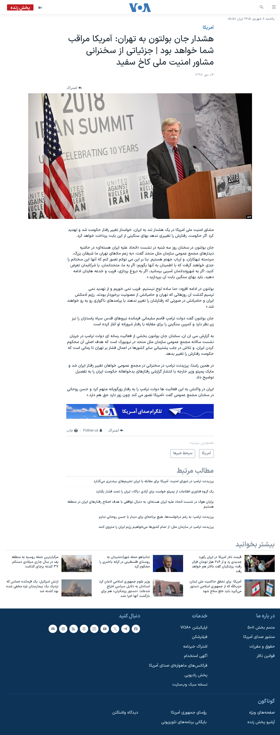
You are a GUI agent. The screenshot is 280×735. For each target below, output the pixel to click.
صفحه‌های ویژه (262, 713)
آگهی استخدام (195, 656)
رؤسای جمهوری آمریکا (188, 713)
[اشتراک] (53, 629)
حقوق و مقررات (262, 647)
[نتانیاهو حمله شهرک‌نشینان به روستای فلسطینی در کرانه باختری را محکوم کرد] (168, 563)
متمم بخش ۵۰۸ (261, 628)
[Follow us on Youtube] (104, 629)
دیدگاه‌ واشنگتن (125, 713)
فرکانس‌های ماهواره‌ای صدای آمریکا (178, 666)
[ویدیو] (40, 7)
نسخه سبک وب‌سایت (189, 685)
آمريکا (208, 27)
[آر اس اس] (73, 629)
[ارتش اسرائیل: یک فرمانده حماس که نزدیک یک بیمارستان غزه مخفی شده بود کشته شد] (76, 587)
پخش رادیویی (195, 675)
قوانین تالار (266, 656)
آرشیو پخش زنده (261, 722)
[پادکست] (63, 629)
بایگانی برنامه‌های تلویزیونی (183, 722)
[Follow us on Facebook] (136, 629)
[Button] (74, 88)
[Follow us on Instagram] (94, 629)
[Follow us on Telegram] (125, 629)
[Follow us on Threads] (84, 629)
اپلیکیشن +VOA (193, 628)
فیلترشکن (199, 637)
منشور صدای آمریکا (259, 637)
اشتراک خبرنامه (195, 647)
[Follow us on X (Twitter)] (115, 629)
